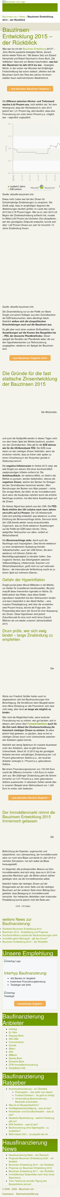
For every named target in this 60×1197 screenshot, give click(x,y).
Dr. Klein (13, 1032)
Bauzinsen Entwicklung (34, 48)
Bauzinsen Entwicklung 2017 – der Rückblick (31, 1171)
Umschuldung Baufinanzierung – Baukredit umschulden (31, 1100)
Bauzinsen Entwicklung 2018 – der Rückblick (31, 1164)
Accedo (12, 1045)
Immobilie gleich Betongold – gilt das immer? (25, 938)
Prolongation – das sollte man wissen (34, 1092)
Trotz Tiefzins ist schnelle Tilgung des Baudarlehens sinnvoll (28, 1182)
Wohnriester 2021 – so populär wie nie (28, 1134)
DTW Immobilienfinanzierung (23, 1064)
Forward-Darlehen (37, 723)
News (22, 16)
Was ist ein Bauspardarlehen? (24, 1105)
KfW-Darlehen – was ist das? (23, 1124)
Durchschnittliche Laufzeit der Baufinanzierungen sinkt (29, 935)
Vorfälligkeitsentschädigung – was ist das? (30, 1108)
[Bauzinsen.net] (30, 1)
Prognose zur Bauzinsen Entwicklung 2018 (30, 1167)
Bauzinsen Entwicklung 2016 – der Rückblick (25, 941)
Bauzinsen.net (9, 16)
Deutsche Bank (16, 1061)
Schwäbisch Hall (17, 1067)
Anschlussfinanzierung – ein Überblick (28, 1088)
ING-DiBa (13, 1038)
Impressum (8, 1193)
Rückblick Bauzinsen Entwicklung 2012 (22, 928)
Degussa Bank (16, 1035)
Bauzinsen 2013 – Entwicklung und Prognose (25, 932)
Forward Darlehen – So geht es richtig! (34, 1095)
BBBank (13, 1055)
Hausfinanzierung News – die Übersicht (29, 1155)
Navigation (12, 7)
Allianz (12, 1048)
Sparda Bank (15, 1058)
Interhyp (13, 1029)
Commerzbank (16, 1042)
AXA (11, 1051)
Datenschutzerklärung (27, 1193)
